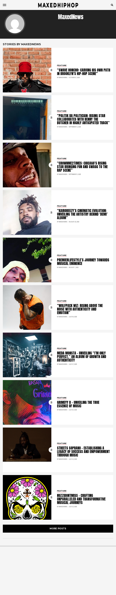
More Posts (58, 528)
